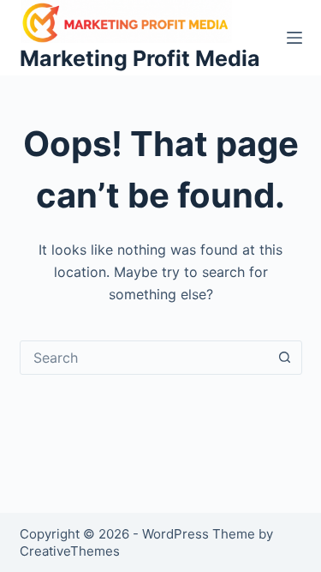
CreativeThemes (70, 551)
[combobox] (145, 357)
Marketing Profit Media (140, 58)
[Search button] (285, 357)
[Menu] (294, 37)
